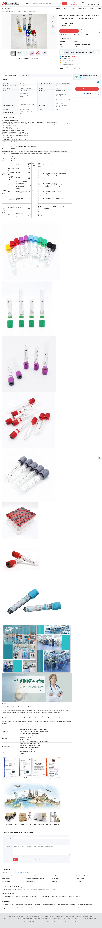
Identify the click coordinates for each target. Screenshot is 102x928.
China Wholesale (44, 916)
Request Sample (87, 34)
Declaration (67, 921)
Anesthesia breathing (31, 876)
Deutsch (48, 918)
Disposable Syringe (73, 896)
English (13, 918)
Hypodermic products (7, 876)
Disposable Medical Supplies (30, 11)
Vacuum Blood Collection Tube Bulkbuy (70, 908)
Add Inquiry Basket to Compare (29, 58)
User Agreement (59, 921)
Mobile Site (85, 916)
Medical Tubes (54, 876)
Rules (99, 8)
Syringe (16, 896)
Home (3, 11)
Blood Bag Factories (8, 904)
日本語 (68, 918)
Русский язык (37, 918)
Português (24, 918)
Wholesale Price (53, 916)
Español (19, 918)
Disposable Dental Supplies (59, 896)
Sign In (61, 68)
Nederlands (54, 918)
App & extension (82, 8)
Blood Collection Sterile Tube (34, 908)
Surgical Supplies (7, 896)
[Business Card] (98, 82)
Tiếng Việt (87, 918)
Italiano (43, 918)
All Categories (7, 8)
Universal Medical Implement (29, 896)
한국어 (63, 918)
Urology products (6, 878)
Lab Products (54, 878)
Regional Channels (70, 916)
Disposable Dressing (44, 896)
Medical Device (54, 881)
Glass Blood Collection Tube (51, 908)
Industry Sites (61, 916)
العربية (59, 918)
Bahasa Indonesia (95, 918)
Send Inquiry (69, 31)
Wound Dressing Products (82, 876)
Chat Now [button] (91, 31)
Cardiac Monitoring (31, 881)
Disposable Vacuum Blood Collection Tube (13, 908)
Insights (91, 916)
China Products (19, 916)
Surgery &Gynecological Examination (35, 878)
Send (15, 860)
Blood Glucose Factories (49, 904)
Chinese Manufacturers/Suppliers (32, 916)
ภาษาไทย (77, 918)
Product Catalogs (24, 872)
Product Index (79, 916)
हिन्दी (72, 918)
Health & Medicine (10, 11)
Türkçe (82, 918)
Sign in (98, 4)
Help (73, 8)
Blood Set (37, 904)
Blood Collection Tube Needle (85, 904)
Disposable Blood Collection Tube (66, 904)
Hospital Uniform (80, 878)
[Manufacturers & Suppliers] (10, 3)
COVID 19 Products (6, 881)
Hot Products (12, 916)
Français (30, 918)
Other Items (79, 881)
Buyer (65, 8)
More (3, 911)
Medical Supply (18, 11)
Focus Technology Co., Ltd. (40, 921)
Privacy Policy (75, 921)
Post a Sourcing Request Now (47, 860)
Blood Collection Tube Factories (24, 904)
